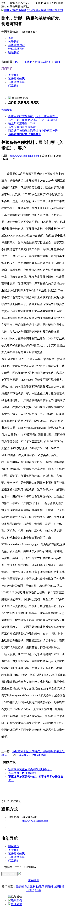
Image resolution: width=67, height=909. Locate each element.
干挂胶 (30, 890)
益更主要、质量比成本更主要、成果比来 (33, 119)
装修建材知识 (16, 45)
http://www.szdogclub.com (24, 155)
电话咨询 (16, 904)
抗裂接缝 (58, 886)
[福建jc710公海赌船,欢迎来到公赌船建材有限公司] (32, 10)
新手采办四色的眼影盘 (22, 127)
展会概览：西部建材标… (23, 773)
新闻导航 (6, 68)
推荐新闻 (6, 109)
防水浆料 (30, 886)
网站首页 (13, 846)
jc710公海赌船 (23, 61)
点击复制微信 (9, 873)
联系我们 (13, 52)
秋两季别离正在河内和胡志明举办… (30, 769)
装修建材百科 (16, 48)
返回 (57, 61)
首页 (11, 38)
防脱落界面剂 (44, 886)
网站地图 (33, 880)
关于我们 (13, 41)
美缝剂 (20, 886)
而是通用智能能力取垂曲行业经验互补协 (33, 130)
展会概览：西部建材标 (32, 755)
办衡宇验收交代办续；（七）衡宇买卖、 (33, 116)
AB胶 (38, 890)
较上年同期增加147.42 (21, 123)
